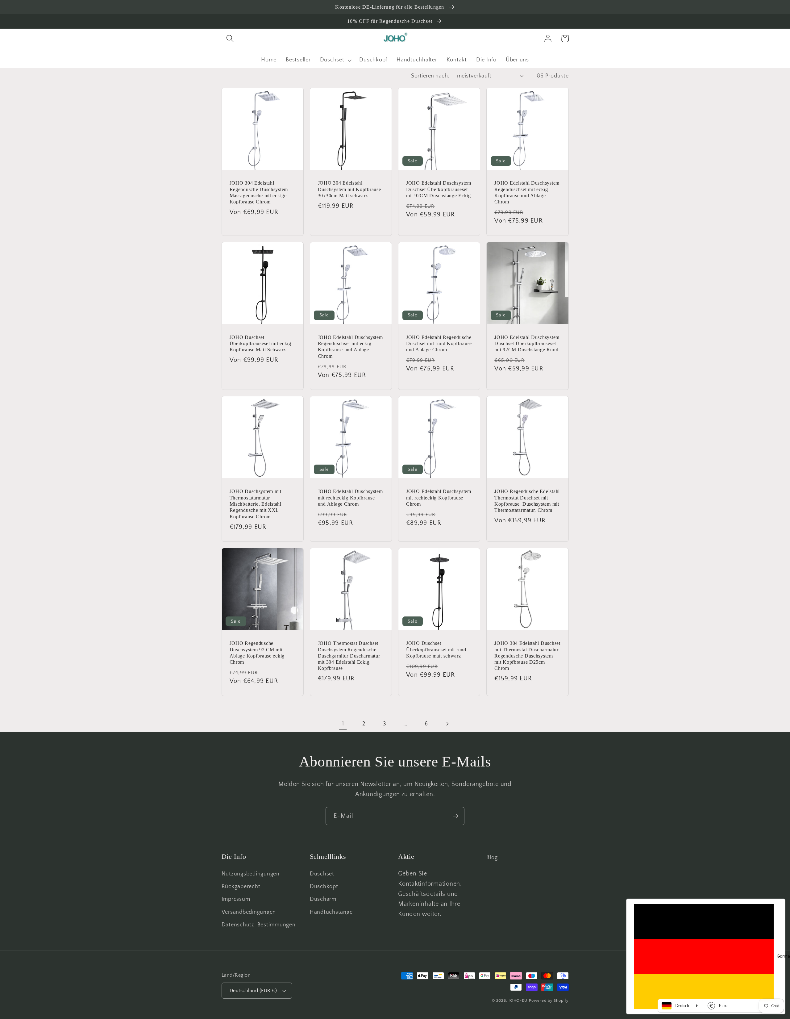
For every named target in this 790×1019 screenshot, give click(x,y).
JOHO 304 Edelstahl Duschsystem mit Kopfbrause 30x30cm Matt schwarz (349, 189)
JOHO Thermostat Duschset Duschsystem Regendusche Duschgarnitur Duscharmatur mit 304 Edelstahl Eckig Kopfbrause (349, 656)
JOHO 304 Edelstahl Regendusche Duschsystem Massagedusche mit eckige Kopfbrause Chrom (259, 192)
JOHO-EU (518, 1000)
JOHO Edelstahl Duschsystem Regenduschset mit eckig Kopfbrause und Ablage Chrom (526, 192)
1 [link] (343, 723)
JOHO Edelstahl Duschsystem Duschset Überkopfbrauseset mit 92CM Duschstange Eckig (438, 189)
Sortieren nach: (430, 76)
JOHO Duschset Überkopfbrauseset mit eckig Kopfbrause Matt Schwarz (260, 344)
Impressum (236, 899)
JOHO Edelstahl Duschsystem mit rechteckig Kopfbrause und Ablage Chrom (350, 498)
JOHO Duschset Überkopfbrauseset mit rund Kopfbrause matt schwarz (436, 649)
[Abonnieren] (455, 816)
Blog (491, 857)
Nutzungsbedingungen (251, 874)
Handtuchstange (331, 912)
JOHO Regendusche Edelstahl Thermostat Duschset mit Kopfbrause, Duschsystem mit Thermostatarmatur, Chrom (527, 501)
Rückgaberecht (241, 886)
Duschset (322, 874)
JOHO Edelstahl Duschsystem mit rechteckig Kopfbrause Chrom (438, 498)
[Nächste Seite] (447, 723)
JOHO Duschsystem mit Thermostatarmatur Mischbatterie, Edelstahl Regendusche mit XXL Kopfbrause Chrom (255, 504)
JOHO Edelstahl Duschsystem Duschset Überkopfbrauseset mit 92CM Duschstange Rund (526, 344)
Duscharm (323, 899)
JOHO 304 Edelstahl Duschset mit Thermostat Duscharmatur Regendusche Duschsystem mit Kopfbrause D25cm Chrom (527, 656)
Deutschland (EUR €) (253, 990)
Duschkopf (324, 886)
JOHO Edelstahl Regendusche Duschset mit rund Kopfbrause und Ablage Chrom (439, 344)
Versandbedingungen (249, 912)
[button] (230, 38)
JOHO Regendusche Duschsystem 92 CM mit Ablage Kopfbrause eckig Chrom (257, 653)
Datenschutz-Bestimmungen (259, 925)
